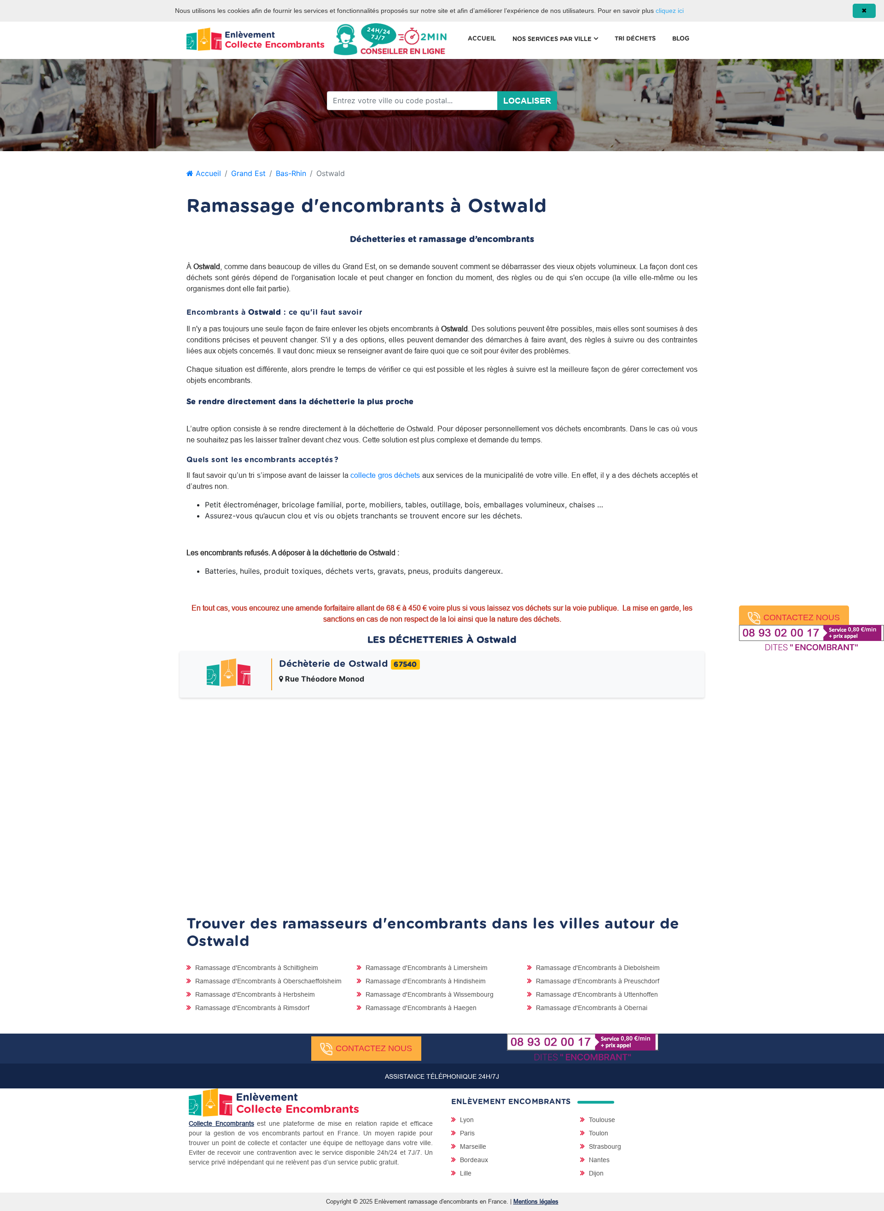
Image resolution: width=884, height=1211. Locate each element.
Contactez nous (801, 617)
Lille (464, 1173)
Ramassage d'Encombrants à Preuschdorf (596, 981)
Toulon (597, 1133)
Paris (466, 1133)
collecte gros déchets (385, 475)
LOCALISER (527, 101)
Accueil (482, 39)
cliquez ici (670, 10)
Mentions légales (535, 1201)
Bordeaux (473, 1160)
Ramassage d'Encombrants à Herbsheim (254, 994)
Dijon (595, 1173)
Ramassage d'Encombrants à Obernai (590, 1007)
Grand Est (248, 173)
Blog (680, 39)
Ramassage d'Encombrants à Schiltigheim (255, 967)
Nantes (598, 1160)
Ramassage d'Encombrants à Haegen (420, 1007)
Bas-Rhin (291, 173)
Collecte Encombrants (221, 1123)
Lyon (466, 1119)
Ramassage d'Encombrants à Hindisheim (425, 981)
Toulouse (601, 1119)
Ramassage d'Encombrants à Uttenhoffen (596, 994)
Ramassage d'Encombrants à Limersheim (426, 967)
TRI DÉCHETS (635, 39)
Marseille (472, 1146)
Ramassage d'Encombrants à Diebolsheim (597, 967)
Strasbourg (604, 1146)
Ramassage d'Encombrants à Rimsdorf (251, 1007)
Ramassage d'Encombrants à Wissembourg (429, 994)
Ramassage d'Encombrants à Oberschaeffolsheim (267, 981)
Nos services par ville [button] (559, 38)
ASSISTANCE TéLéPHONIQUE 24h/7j (442, 1076)
